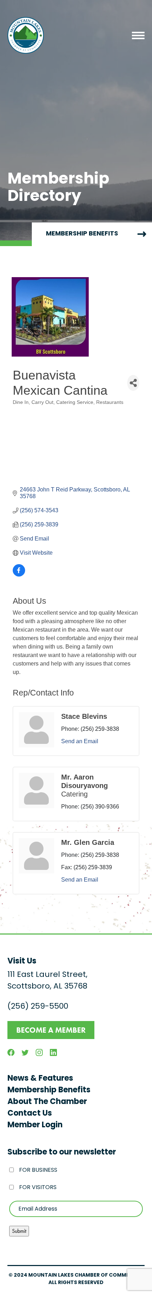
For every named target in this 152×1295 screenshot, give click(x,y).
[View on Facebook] (19, 575)
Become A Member (51, 1030)
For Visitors (38, 1187)
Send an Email (79, 741)
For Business (38, 1170)
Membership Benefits (48, 1090)
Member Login (35, 1125)
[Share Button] (133, 383)
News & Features (40, 1079)
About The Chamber (47, 1102)
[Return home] (25, 35)
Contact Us (29, 1114)
